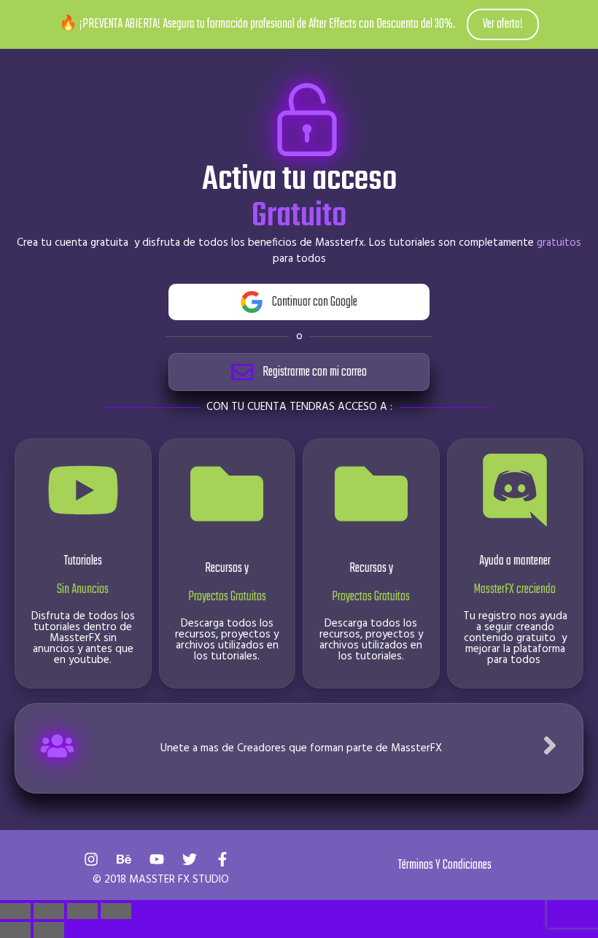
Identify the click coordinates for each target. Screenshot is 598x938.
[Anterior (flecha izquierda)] (15, 930)
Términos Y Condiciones (445, 865)
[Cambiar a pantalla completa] (49, 911)
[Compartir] (82, 911)
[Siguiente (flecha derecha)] (49, 930)
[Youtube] (156, 859)
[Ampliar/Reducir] (15, 911)
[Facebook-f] (222, 859)
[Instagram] (91, 859)
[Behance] (124, 859)
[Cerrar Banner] (584, 25)
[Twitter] (189, 859)
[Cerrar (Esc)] (116, 911)
